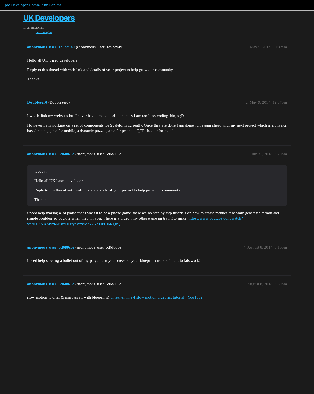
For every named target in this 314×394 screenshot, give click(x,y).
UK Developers (49, 18)
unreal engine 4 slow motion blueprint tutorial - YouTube (156, 297)
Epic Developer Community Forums (31, 5)
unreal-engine (44, 32)
